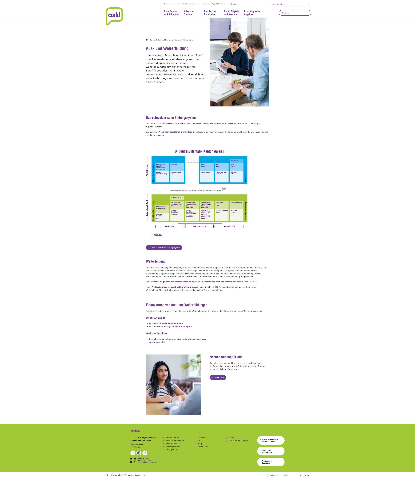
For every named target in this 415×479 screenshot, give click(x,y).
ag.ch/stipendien (157, 342)
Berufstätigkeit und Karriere (161, 40)
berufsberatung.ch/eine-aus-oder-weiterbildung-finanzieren (177, 339)
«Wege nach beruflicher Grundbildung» (176, 131)
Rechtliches (272, 475)
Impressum (304, 475)
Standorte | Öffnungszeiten (188, 4)
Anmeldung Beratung (267, 462)
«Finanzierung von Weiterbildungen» (174, 326)
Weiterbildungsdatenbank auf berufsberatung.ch (175, 286)
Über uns (205, 4)
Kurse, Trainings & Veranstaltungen (270, 440)
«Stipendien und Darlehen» (170, 323)
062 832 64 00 (220, 4)
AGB (286, 475)
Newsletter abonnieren (267, 451)
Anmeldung (169, 4)
